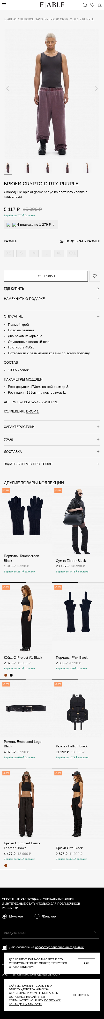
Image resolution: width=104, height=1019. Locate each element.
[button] (10, 88)
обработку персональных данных (59, 947)
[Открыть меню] (4, 5)
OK (86, 963)
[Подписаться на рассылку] (93, 933)
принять (81, 995)
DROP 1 (32, 411)
